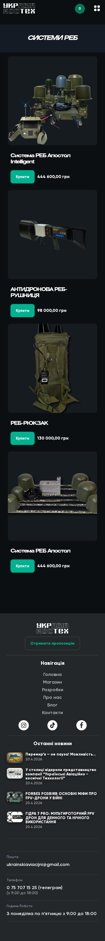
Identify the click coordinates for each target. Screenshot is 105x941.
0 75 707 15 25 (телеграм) (34, 887)
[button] (97, 8)
